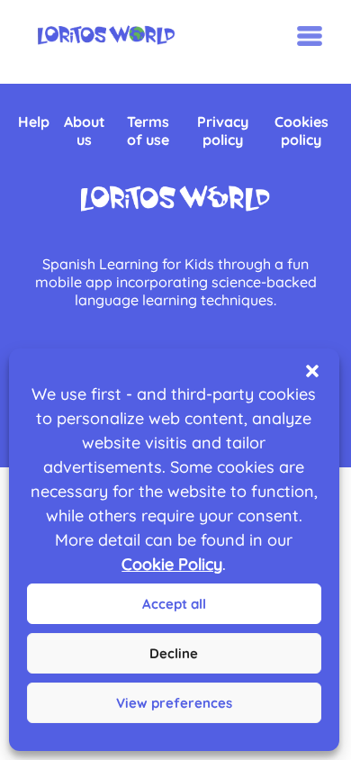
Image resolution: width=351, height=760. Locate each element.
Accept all (174, 603)
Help (34, 122)
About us (84, 131)
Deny (174, 653)
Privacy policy (222, 131)
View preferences (174, 702)
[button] (312, 371)
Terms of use (148, 131)
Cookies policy (301, 131)
